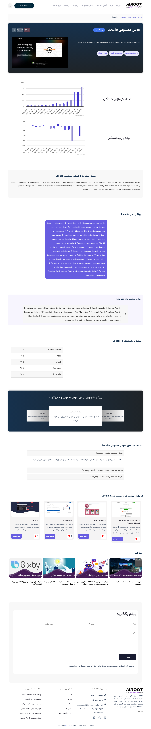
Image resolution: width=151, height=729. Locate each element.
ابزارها (118, 5)
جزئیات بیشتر (117, 539)
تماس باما (68, 709)
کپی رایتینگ (102, 53)
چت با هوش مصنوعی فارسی (31, 694)
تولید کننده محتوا (131, 53)
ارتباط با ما (56, 5)
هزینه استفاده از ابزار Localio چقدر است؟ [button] (106, 476)
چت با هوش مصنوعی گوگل (31, 704)
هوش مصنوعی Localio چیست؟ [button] (109, 453)
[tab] (75, 453)
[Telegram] (94, 717)
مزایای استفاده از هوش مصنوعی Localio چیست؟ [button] (102, 470)
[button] (10, 5)
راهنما (66, 5)
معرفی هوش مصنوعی (128, 17)
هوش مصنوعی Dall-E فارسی (31, 718)
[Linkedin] (105, 717)
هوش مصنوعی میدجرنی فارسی (30, 713)
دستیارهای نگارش (116, 53)
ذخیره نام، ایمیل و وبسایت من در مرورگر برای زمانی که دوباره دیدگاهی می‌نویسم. (101, 666)
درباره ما (69, 704)
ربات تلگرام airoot (65, 713)
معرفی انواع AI (88, 5)
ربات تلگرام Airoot (105, 5)
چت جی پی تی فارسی (33, 699)
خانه (140, 17)
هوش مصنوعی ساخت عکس (31, 709)
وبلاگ (70, 694)
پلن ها (75, 5)
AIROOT (68, 725)
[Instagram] (99, 717)
